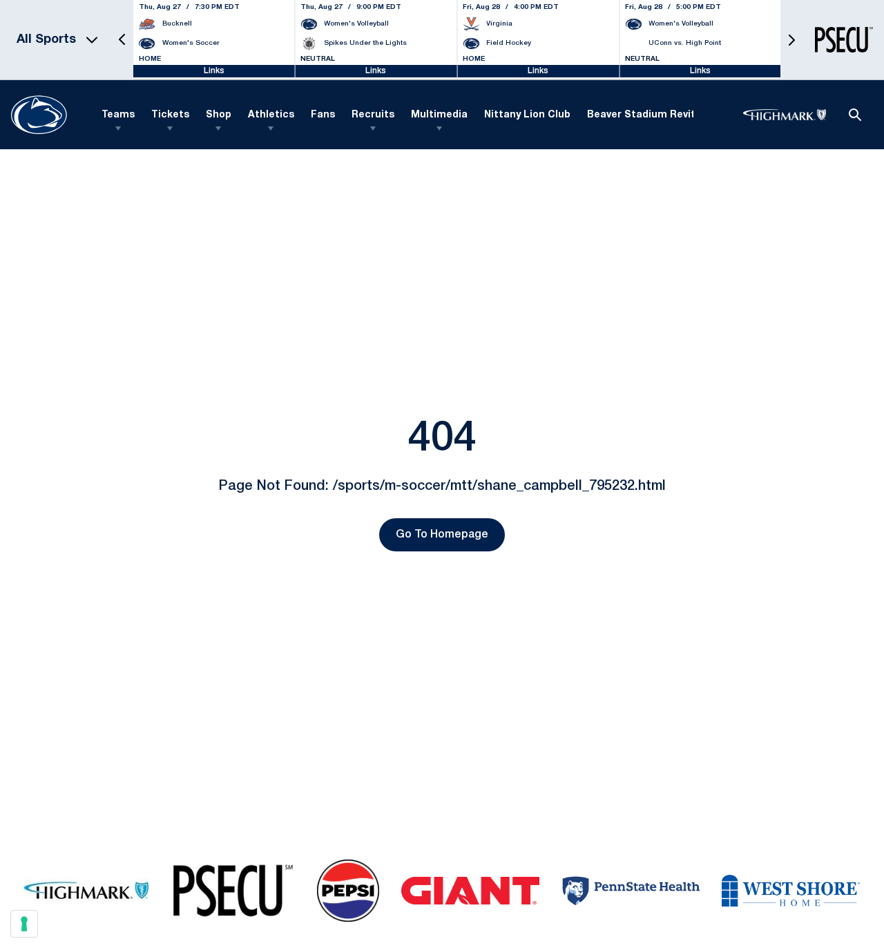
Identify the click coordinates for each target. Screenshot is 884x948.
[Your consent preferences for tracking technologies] (24, 924)
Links (214, 71)
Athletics (271, 115)
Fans (323, 115)
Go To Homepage (442, 535)
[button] (122, 39)
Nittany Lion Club (527, 115)
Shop (218, 115)
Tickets (170, 115)
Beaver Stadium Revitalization (663, 115)
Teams (118, 115)
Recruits (373, 115)
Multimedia (439, 115)
